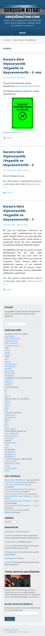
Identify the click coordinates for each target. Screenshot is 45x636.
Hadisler (7, 401)
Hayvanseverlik (10, 373)
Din (6, 359)
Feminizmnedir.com (11, 558)
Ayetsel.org (8, 545)
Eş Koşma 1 (9, 385)
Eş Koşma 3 (9, 380)
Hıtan (6, 408)
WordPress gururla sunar (10, 630)
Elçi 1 (7, 422)
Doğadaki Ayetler (10, 443)
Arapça (7, 350)
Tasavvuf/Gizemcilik (11, 433)
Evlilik (7, 470)
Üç (6, 394)
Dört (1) (7, 396)
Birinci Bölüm (22, 86)
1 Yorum (9, 138)
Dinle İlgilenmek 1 (11, 364)
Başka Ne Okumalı (11, 343)
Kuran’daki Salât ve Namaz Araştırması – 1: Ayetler (22, 496)
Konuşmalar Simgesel (12, 345)
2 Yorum (9, 289)
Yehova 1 (8, 403)
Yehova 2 (8, 406)
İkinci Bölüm (34, 86)
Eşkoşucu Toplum (11, 468)
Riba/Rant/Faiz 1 (10, 452)
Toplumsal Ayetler (11, 461)
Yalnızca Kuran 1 (10, 415)
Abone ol (10, 619)
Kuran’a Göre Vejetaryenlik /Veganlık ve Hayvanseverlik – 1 (18, 213)
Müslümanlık (9, 371)
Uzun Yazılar (24, 170)
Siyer (6, 410)
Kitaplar (22, 78)
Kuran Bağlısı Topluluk (12, 463)
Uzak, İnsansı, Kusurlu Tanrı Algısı (16, 484)
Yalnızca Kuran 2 (10, 417)
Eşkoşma (8, 362)
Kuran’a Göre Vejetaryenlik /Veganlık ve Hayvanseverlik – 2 (18, 158)
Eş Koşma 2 (9, 382)
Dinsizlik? (8, 368)
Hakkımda (8, 512)
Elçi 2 (7, 424)
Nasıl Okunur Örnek (11, 341)
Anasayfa (6, 40)
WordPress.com (11, 632)
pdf (4, 184)
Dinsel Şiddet (9, 375)
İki (5, 392)
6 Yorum (9, 192)
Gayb (6, 447)
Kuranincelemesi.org (11, 542)
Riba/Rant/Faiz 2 (10, 454)
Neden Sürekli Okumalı (12, 338)
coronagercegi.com (11, 531)
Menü (22, 32)
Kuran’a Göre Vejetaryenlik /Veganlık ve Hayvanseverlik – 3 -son (22, 65)
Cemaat (7, 466)
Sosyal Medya (9, 438)
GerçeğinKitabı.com (22, 17)
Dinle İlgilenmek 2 (11, 366)
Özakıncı (8, 355)
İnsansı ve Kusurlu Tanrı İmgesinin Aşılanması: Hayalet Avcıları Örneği (20, 490)
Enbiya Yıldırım (10, 429)
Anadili (7, 352)
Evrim (7, 445)
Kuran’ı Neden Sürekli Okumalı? (16, 480)
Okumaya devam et (12, 132)
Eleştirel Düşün (10, 535)
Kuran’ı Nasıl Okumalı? (13, 510)
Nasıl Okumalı (9, 336)
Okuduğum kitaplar (11, 552)
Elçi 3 (7, 426)
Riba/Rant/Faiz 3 (10, 456)
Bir (6, 389)
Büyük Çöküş (9, 562)
